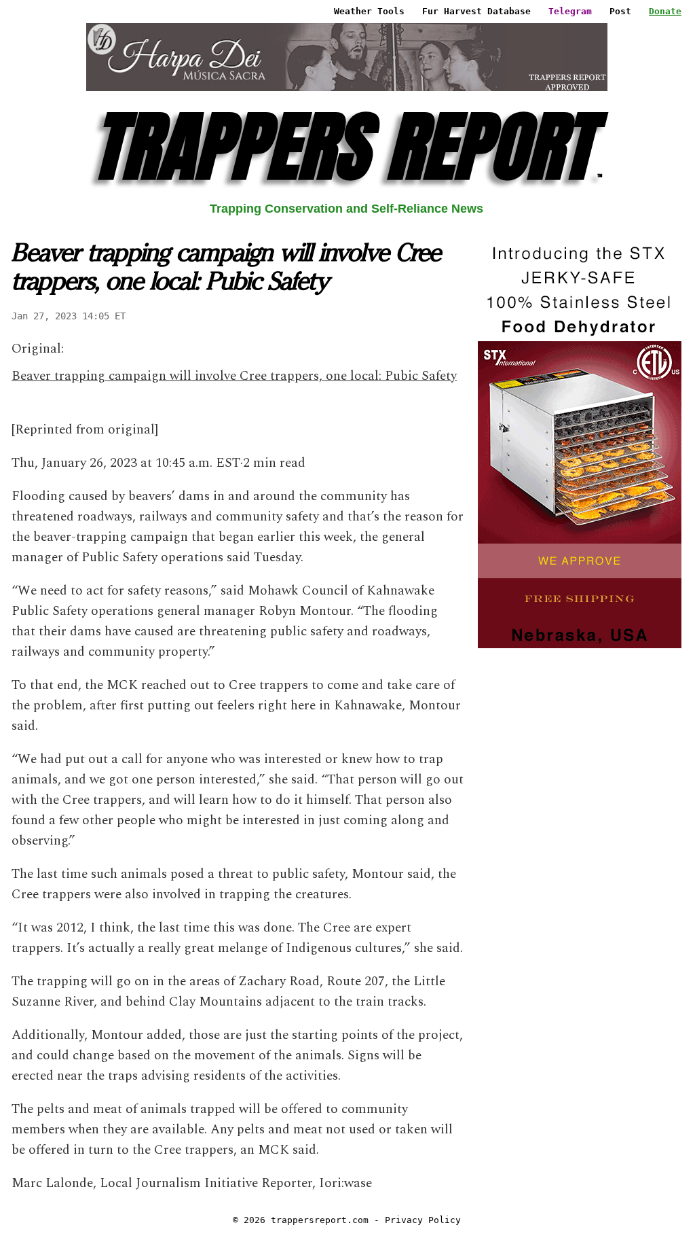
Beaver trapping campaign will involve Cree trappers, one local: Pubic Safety (234, 376)
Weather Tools (369, 11)
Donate (665, 11)
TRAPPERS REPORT (346, 146)
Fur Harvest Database (476, 11)
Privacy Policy (423, 1220)
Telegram (570, 11)
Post (620, 11)
